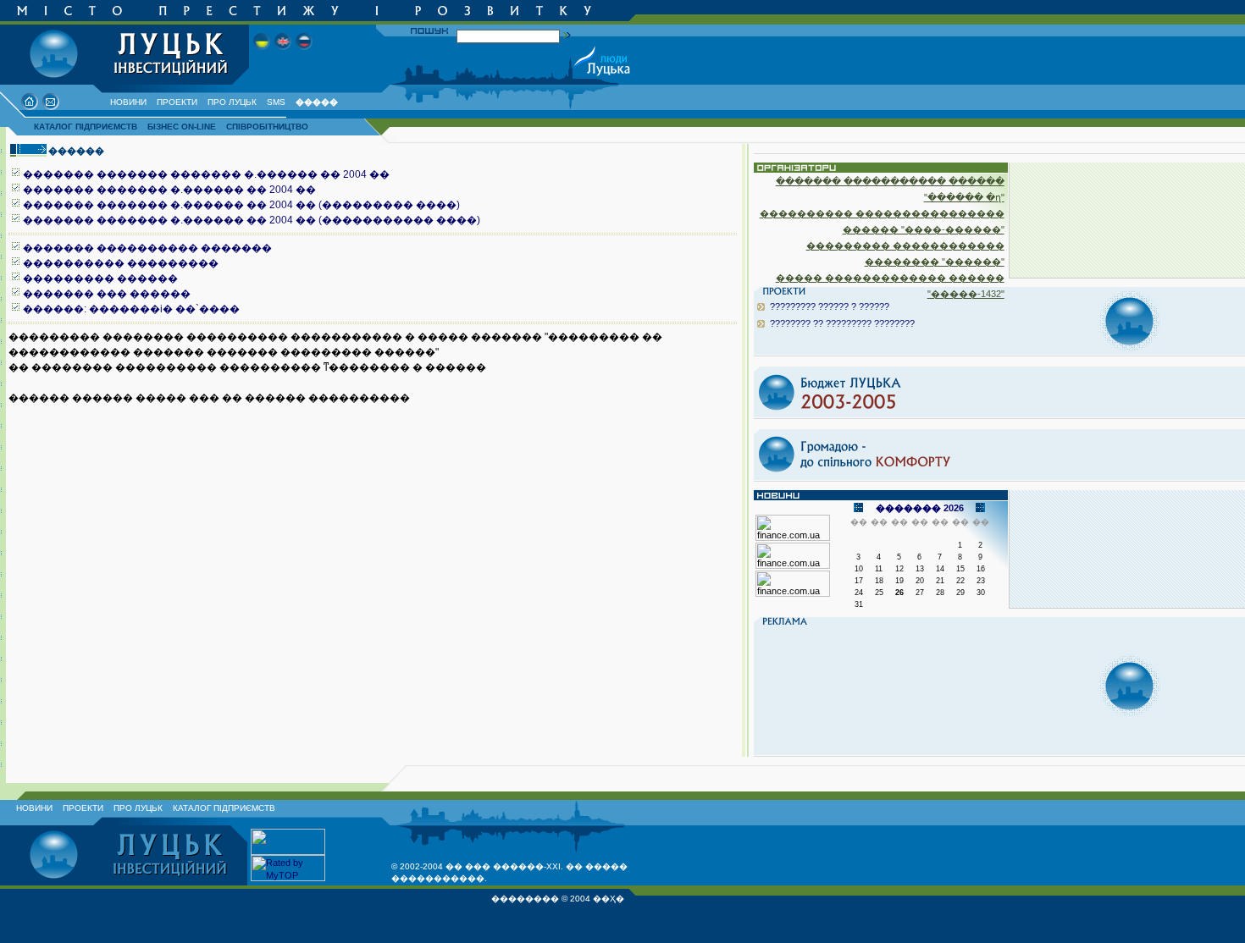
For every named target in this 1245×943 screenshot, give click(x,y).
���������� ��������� (121, 263)
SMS (276, 102)
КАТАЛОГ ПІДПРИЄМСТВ (85, 126)
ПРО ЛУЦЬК (232, 102)
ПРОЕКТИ (177, 102)
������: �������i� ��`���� (131, 309)
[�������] (304, 55)
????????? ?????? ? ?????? (829, 306)
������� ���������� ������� (147, 248)
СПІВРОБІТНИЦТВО (267, 126)
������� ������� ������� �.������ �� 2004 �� (206, 174)
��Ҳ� (608, 898)
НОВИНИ (128, 102)
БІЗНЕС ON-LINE (181, 126)
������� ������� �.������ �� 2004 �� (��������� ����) (241, 205)
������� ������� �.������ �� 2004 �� (169, 190)
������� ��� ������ (107, 294)
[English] (282, 55)
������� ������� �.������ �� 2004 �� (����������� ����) (251, 220)
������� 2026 (920, 508)
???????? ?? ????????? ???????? (842, 323)
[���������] (261, 55)
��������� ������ (100, 278)
